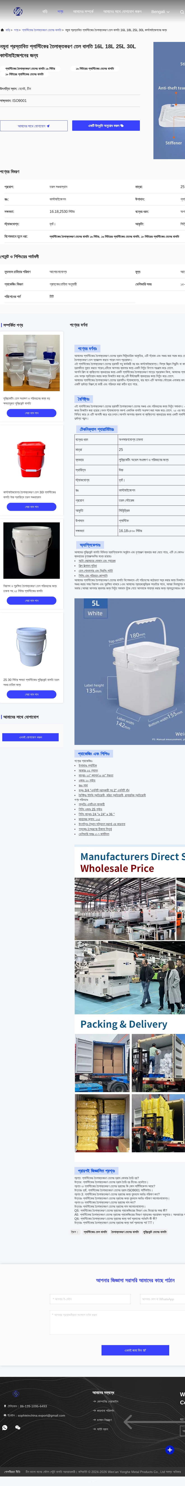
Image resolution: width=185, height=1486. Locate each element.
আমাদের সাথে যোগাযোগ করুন (122, 11)
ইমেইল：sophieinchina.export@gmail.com (36, 1415)
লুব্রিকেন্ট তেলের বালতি (154, 1232)
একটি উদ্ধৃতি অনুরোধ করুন (104, 126)
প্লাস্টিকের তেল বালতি (95, 1232)
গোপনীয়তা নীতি (12, 1472)
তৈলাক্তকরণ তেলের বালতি (125, 1232)
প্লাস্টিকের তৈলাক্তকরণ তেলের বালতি (41, 30)
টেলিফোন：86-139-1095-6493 (27, 1406)
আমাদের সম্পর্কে (83, 11)
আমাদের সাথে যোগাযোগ (32, 126)
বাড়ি (45, 11)
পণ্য (60, 11)
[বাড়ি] (18, 11)
